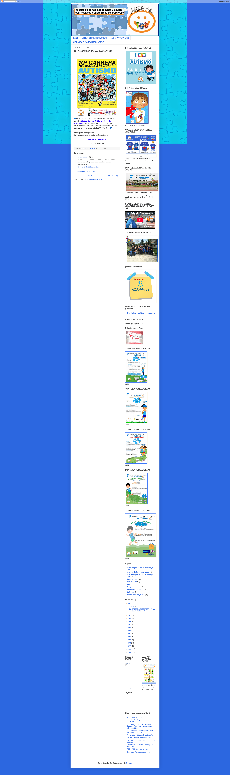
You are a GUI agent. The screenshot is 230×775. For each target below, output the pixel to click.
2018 (130, 621)
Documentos (132, 582)
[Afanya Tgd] (130, 686)
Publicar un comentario (85, 171)
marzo (132, 606)
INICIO (75, 38)
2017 (130, 624)
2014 (130, 634)
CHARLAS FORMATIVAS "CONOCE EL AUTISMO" (88, 42)
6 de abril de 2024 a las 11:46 (89, 167)
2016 (130, 628)
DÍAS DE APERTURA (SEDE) (120, 38)
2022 (130, 615)
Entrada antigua (113, 176)
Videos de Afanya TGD (136, 595)
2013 (130, 637)
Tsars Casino (83, 157)
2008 (130, 652)
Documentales (132, 579)
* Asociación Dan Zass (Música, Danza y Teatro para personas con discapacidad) (140, 726)
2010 (130, 646)
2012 (130, 640)
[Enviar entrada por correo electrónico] (104, 148)
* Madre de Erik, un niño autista (139, 737)
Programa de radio (134, 587)
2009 (130, 649)
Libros (129, 584)
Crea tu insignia (128, 688)
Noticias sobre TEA (134, 717)
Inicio (90, 176)
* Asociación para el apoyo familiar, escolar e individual (141, 731)
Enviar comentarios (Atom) (95, 179)
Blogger (129, 763)
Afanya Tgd (127, 663)
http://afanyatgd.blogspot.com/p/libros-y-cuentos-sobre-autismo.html (141, 314)
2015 (129, 631)
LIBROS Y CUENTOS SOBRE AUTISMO (94, 38)
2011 (129, 643)
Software (130, 592)
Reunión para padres (135, 589)
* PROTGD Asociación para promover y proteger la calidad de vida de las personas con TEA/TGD (140, 751)
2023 (130, 604)
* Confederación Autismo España (140, 735)
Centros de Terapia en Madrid (138, 572)
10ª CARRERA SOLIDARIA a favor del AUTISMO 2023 (142, 610)
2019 (130, 618)
